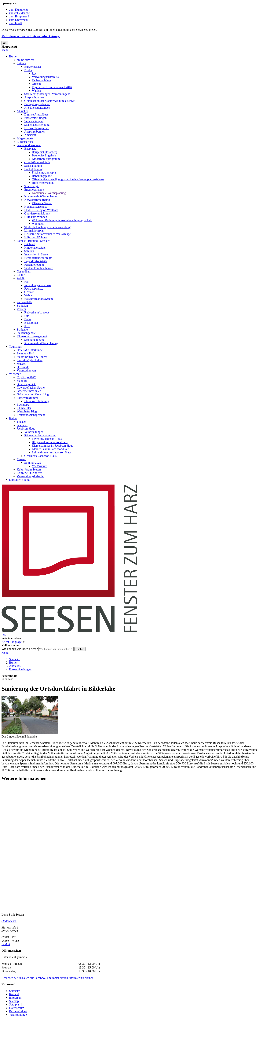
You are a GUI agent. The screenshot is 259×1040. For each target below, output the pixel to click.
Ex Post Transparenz (36, 128)
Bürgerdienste (25, 138)
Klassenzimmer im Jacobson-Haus (52, 445)
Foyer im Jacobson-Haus (47, 438)
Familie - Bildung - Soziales (33, 240)
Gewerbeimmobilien (29, 391)
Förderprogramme (27, 397)
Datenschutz (16, 1007)
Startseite (14, 659)
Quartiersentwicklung (37, 213)
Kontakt (14, 994)
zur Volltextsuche (19, 13)
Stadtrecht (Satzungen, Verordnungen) (47, 94)
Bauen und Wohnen (29, 145)
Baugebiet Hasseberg (44, 152)
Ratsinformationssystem (38, 298)
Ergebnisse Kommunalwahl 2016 (52, 87)
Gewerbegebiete (26, 384)
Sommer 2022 (32, 462)
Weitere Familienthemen (38, 268)
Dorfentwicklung (19, 479)
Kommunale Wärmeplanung (49, 193)
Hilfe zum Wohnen (35, 216)
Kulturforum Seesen (29, 469)
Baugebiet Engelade (44, 155)
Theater (21, 421)
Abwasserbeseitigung (37, 199)
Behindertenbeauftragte (38, 257)
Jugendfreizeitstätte (35, 261)
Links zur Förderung (36, 401)
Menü (5, 50)
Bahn (27, 319)
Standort (22, 380)
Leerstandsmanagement (31, 414)
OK (5, 43)
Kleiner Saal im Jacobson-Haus (50, 449)
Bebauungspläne (42, 176)
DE (4, 634)
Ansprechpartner (34, 97)
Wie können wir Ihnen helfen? (20, 648)
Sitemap (14, 1001)
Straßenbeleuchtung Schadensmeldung (47, 227)
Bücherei (29, 244)
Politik (28, 70)
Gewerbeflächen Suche (31, 387)
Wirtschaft (15, 373)
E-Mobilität (31, 322)
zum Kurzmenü (18, 9)
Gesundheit (23, 271)
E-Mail (6, 944)
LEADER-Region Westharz (41, 210)
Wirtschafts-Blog (27, 411)
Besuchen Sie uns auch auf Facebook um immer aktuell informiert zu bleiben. (48, 978)
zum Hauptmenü (19, 16)
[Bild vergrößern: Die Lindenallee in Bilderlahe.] (30, 733)
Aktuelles (22, 111)
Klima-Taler (24, 408)
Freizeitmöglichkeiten (29, 360)
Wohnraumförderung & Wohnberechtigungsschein (62, 220)
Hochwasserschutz (43, 182)
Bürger (13, 56)
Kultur (20, 274)
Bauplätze (30, 148)
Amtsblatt (30, 135)
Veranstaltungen (33, 121)
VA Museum (39, 466)
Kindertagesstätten (35, 247)
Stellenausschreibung (36, 124)
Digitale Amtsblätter (36, 114)
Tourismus (15, 346)
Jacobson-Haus (26, 428)
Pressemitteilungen (35, 117)
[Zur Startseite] (69, 631)
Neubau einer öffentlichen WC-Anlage (47, 234)
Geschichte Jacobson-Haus (40, 455)
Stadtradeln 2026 (34, 339)
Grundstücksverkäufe (37, 162)
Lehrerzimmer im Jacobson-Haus (51, 452)
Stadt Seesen (9, 921)
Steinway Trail (25, 353)
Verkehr (21, 309)
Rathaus (21, 63)
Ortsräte (36, 83)
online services (25, 59)
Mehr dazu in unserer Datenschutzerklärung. (31, 36)
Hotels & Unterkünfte (30, 350)
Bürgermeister (32, 66)
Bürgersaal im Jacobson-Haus (49, 442)
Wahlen (36, 90)
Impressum (15, 997)
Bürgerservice (25, 141)
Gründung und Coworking (33, 394)
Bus (26, 315)
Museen (21, 363)
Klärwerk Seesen (42, 203)
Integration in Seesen (36, 254)
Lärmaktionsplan (34, 230)
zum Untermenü (18, 19)
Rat (34, 73)
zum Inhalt (15, 23)
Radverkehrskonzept (36, 312)
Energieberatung (34, 189)
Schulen (29, 251)
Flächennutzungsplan (44, 172)
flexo (27, 326)
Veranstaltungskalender (30, 476)
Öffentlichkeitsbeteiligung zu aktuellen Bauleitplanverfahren (68, 179)
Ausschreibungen (34, 131)
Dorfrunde (23, 367)
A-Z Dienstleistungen (37, 107)
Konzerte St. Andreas (29, 472)
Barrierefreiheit (18, 1011)
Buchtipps (23, 404)
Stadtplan (22, 305)
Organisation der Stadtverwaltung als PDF (49, 100)
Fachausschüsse (41, 80)
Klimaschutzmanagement (32, 336)
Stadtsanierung (33, 165)
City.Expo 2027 (26, 377)
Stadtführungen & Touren (32, 356)
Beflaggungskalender (37, 104)
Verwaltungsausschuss (45, 77)
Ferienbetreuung (34, 264)
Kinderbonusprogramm (46, 158)
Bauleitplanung (33, 169)
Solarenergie (31, 186)
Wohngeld (38, 223)
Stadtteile (22, 329)
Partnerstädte (24, 302)
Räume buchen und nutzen (40, 435)
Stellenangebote (26, 333)
